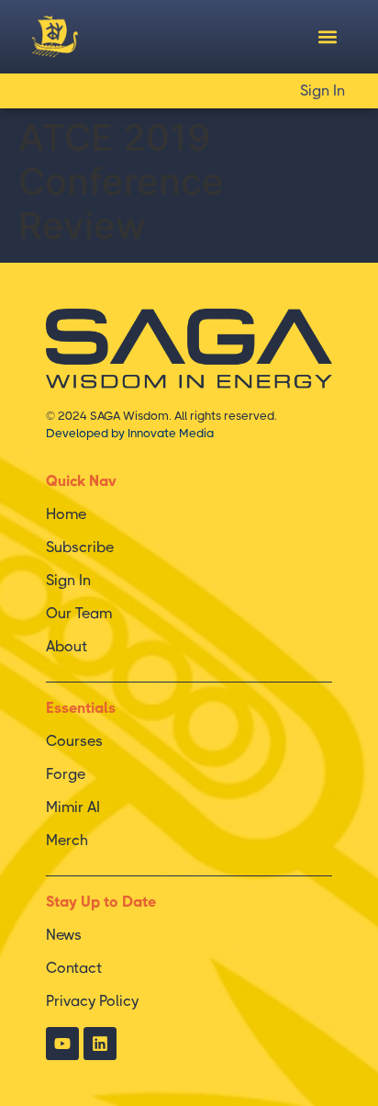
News (64, 934)
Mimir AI (73, 807)
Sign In (322, 90)
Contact (74, 967)
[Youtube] (62, 1043)
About (66, 646)
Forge (65, 774)
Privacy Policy (92, 1001)
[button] (327, 37)
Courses (74, 741)
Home (66, 514)
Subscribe (80, 547)
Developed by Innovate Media (130, 433)
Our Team (79, 613)
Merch (67, 840)
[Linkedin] (100, 1043)
